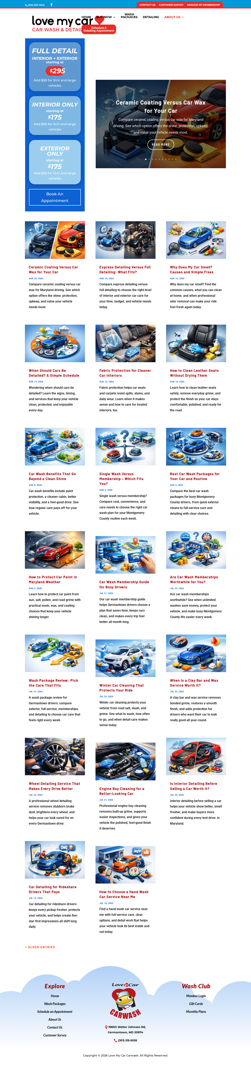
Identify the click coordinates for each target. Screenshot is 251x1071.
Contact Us (148, 5)
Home (86, 17)
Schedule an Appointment (54, 1012)
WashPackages (129, 16)
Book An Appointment (54, 197)
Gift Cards (196, 1004)
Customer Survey (171, 5)
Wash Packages (55, 1004)
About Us (172, 17)
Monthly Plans (196, 1012)
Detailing (151, 17)
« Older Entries (40, 947)
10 (175, 159)
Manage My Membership (203, 5)
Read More (161, 144)
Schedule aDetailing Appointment (99, 29)
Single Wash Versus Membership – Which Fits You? (121, 479)
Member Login (196, 996)
